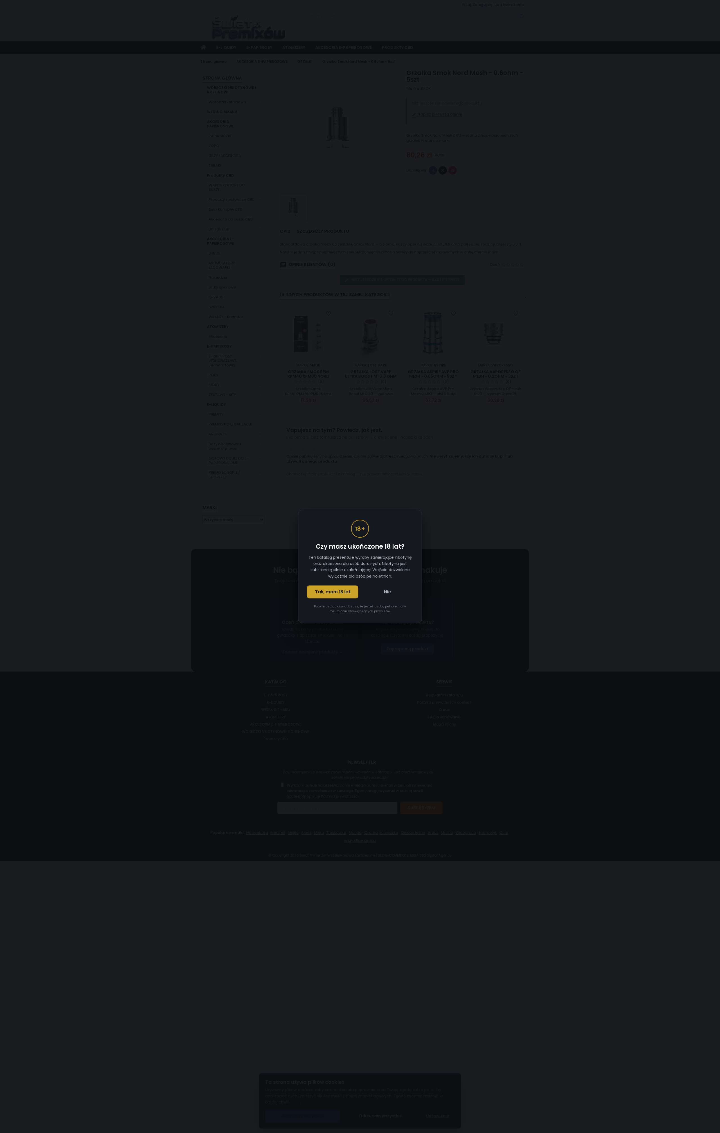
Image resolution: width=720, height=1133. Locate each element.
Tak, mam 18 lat (332, 592)
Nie (387, 592)
